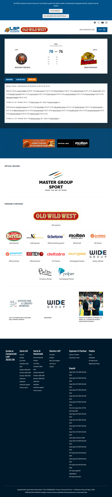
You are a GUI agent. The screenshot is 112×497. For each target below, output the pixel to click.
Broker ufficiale (98, 261)
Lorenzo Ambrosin (70, 94)
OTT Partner (56, 261)
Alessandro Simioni (60, 107)
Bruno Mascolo (58, 91)
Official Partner (14, 261)
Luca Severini (34, 94)
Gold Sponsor (14, 243)
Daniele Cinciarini (21, 107)
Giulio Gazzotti (51, 94)
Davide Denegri (79, 107)
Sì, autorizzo (55, 11)
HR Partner (98, 243)
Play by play (20, 79)
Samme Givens (97, 107)
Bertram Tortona (22, 67)
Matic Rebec (40, 107)
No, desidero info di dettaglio (55, 16)
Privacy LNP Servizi (66, 489)
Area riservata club (87, 30)
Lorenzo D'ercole (78, 91)
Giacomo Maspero (15, 114)
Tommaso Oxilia (38, 110)
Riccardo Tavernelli (15, 94)
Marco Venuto (56, 110)
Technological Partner (77, 261)
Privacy (58, 489)
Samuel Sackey (90, 94)
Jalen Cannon (40, 91)
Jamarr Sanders (22, 91)
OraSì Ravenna (90, 67)
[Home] (26, 29)
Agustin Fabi (96, 91)
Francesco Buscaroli (93, 110)
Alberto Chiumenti (19, 110)
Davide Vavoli (73, 110)
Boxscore (9, 79)
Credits (93, 489)
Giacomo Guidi (34, 114)
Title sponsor (56, 225)
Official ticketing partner (56, 243)
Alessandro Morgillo (12, 97)
